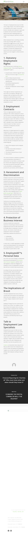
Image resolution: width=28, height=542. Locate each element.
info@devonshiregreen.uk (16, 521)
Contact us (6, 345)
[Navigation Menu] (23, 1)
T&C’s (23, 511)
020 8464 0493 (18, 517)
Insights (14, 7)
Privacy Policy (15, 511)
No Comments (19, 16)
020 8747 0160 (19, 519)
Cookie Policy (19, 511)
